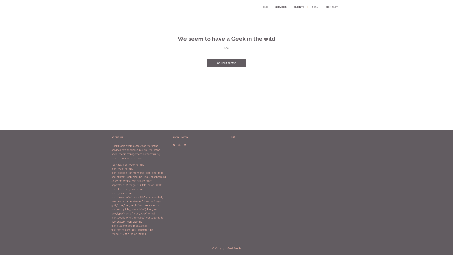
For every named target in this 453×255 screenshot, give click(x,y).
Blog (233, 136)
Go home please (226, 63)
